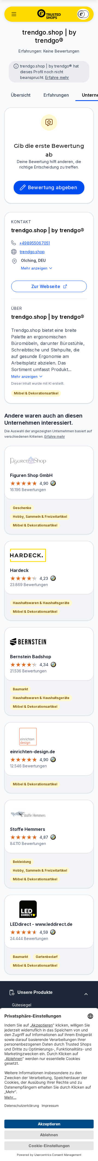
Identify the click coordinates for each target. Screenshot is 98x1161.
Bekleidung (22, 862)
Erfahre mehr (57, 77)
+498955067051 (34, 243)
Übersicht (20, 95)
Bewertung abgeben (52, 187)
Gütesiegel (21, 1005)
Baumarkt (20, 689)
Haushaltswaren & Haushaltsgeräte (41, 603)
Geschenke (22, 508)
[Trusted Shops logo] (49, 14)
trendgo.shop (32, 251)
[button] (14, 14)
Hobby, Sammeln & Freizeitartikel (40, 516)
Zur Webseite (45, 286)
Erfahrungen (56, 95)
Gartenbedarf (46, 957)
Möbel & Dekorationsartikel (36, 393)
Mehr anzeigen (34, 268)
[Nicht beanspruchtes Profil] (15, 65)
